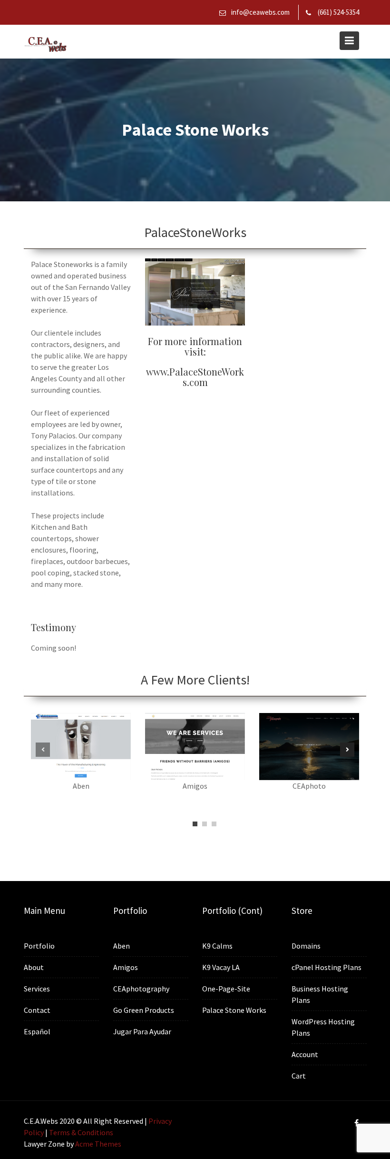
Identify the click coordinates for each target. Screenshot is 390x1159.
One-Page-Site (226, 988)
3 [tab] (214, 824)
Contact (37, 1010)
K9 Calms (217, 946)
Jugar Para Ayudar (142, 1031)
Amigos (125, 967)
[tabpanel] (81, 757)
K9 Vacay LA (221, 967)
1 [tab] (195, 824)
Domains (306, 946)
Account (305, 1054)
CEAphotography (141, 988)
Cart (299, 1075)
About (34, 967)
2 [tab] (204, 824)
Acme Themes (98, 1144)
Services (37, 988)
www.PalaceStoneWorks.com (195, 376)
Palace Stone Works (234, 1010)
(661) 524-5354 (338, 12)
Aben (121, 946)
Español (37, 1031)
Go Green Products (143, 1010)
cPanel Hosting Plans (326, 967)
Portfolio (39, 946)
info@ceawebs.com (260, 12)
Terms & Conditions (81, 1132)
